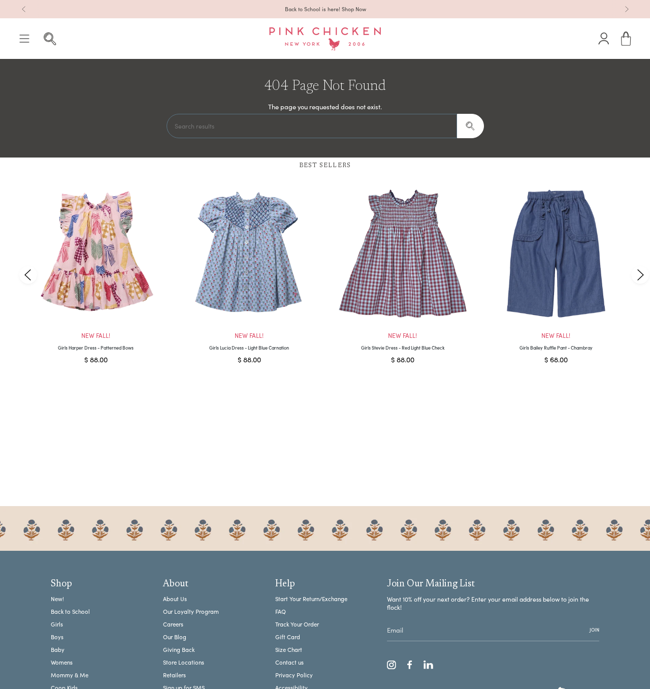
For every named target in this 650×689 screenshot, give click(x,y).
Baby (57, 649)
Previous (28, 274)
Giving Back (178, 649)
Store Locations (183, 662)
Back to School (70, 611)
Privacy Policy (294, 675)
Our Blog (174, 637)
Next (639, 274)
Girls (57, 624)
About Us (175, 599)
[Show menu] (24, 38)
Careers (173, 624)
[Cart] (626, 38)
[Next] (626, 9)
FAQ (280, 611)
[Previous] (23, 9)
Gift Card (287, 637)
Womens (62, 662)
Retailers (174, 675)
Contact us (289, 662)
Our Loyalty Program (191, 611)
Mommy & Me (69, 675)
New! (57, 599)
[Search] (470, 126)
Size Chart (288, 649)
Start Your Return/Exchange (311, 599)
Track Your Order (297, 624)
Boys (57, 637)
